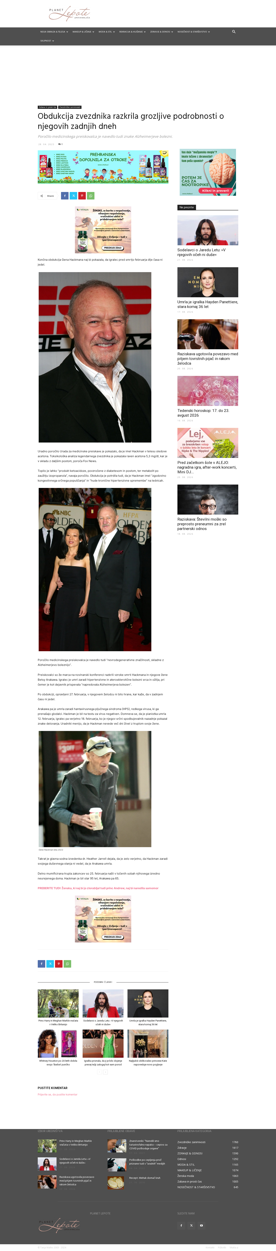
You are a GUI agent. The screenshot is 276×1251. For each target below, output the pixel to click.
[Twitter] (73, 195)
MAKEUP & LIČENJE (82, 32)
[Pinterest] (82, 195)
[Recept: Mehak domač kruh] (116, 1182)
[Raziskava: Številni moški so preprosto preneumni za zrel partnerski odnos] (207, 500)
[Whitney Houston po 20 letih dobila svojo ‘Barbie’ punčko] (58, 1044)
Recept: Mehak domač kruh (144, 1178)
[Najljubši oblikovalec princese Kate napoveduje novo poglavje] (147, 1044)
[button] (233, 32)
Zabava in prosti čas (47, 107)
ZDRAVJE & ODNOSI (160, 32)
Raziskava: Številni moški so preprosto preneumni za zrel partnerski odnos (202, 524)
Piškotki (222, 1247)
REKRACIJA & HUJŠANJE (131, 32)
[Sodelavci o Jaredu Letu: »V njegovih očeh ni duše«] (103, 1003)
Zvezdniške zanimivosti (69, 107)
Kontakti (210, 1247)
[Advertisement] (138, 77)
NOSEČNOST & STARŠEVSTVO (192, 32)
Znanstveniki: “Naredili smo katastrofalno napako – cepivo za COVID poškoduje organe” (148, 1145)
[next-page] (105, 1072)
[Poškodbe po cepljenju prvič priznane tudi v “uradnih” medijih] (117, 1164)
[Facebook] (65, 195)
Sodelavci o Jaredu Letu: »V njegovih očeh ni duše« (201, 252)
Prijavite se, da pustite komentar (57, 1094)
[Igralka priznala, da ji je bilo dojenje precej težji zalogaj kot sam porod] (103, 1044)
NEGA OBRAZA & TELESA (52, 32)
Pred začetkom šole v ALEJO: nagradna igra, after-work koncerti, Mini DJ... (207, 467)
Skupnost (45, 41)
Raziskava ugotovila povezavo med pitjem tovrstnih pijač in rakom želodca (207, 359)
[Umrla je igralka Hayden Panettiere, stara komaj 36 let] (147, 1003)
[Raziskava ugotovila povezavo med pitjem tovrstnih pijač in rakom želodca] (207, 334)
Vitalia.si (234, 1247)
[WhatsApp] (90, 195)
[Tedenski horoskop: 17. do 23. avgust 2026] (207, 391)
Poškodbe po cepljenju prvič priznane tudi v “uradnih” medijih (147, 1162)
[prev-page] (99, 1072)
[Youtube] (201, 1225)
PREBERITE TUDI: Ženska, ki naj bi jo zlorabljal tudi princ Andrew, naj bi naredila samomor (98, 888)
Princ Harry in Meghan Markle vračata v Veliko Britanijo (76, 1143)
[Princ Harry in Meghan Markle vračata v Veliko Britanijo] (58, 1003)
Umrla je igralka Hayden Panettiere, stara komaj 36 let (207, 304)
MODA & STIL (105, 32)
